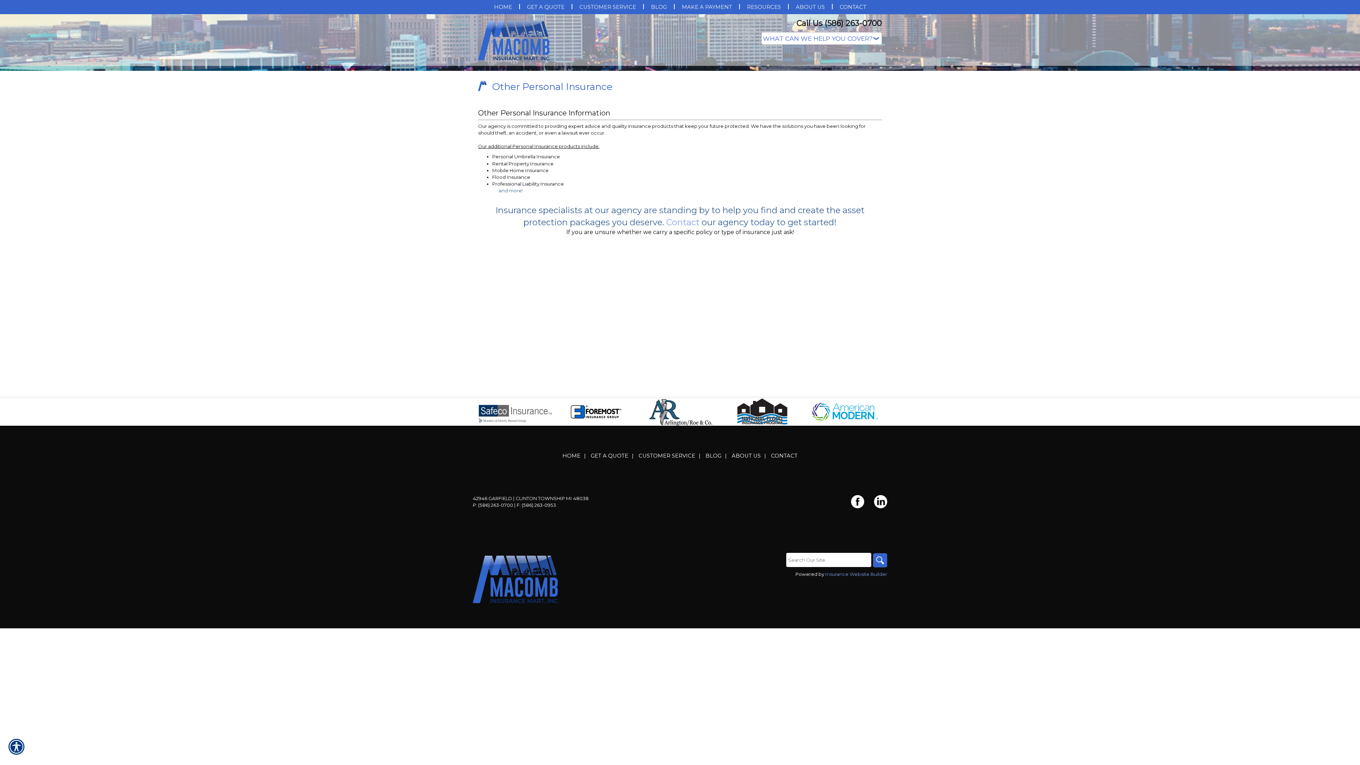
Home (571, 526)
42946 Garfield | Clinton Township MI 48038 (531, 569)
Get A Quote (609, 526)
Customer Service (667, 526)
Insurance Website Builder (856, 645)
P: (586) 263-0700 (493, 576)
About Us (746, 526)
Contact (784, 526)
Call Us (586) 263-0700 (839, 23)
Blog (713, 526)
